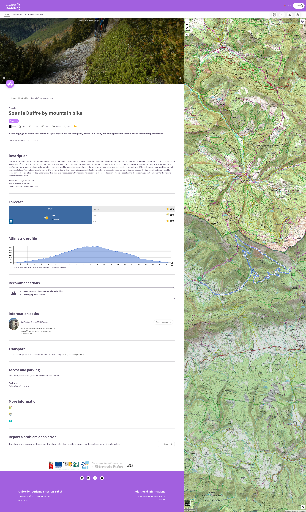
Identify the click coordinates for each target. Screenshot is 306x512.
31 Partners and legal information (151, 496)
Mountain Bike (23, 98)
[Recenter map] (187, 34)
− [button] (187, 24)
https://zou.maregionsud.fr (73, 354)
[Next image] (180, 51)
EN (288, 5)
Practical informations (34, 15)
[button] (187, 28)
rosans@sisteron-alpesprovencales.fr (36, 331)
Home (13, 98)
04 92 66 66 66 (26, 333)
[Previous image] (4, 51)
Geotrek (162, 499)
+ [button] (187, 20)
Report (166, 444)
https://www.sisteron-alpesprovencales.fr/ (38, 328)
